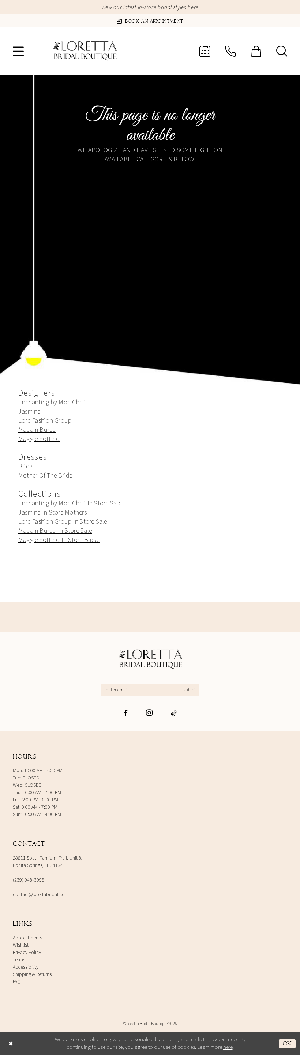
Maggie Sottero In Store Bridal (59, 540)
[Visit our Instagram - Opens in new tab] (149, 713)
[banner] (84, 51)
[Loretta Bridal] (150, 659)
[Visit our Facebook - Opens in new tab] (126, 713)
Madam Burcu (37, 429)
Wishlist (21, 945)
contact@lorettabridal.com (41, 894)
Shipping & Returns (32, 974)
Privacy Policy (27, 952)
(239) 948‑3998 (28, 880)
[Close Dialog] (10, 1043)
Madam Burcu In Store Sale (55, 530)
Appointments (27, 938)
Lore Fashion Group (44, 420)
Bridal (26, 466)
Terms (19, 960)
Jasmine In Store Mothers (52, 512)
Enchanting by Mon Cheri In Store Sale (69, 503)
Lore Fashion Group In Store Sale (62, 521)
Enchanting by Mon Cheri (52, 402)
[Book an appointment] (205, 51)
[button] (18, 51)
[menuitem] (18, 51)
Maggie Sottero (39, 439)
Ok (287, 1043)
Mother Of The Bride (45, 475)
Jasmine (29, 411)
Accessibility (25, 967)
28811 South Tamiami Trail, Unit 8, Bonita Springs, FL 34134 (47, 861)
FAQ (17, 981)
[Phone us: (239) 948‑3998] (230, 51)
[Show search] (282, 51)
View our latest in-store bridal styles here (150, 7)
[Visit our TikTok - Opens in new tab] (174, 713)
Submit (190, 690)
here (228, 1047)
